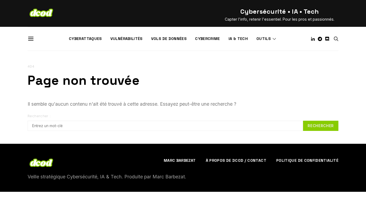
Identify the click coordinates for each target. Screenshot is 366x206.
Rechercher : (39, 116)
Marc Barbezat (180, 160)
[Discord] (327, 39)
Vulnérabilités (126, 38)
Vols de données (168, 38)
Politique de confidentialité (307, 160)
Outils (263, 38)
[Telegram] (320, 39)
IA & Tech (238, 38)
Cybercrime (207, 38)
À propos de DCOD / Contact (236, 160)
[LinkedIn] (313, 39)
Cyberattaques (85, 38)
